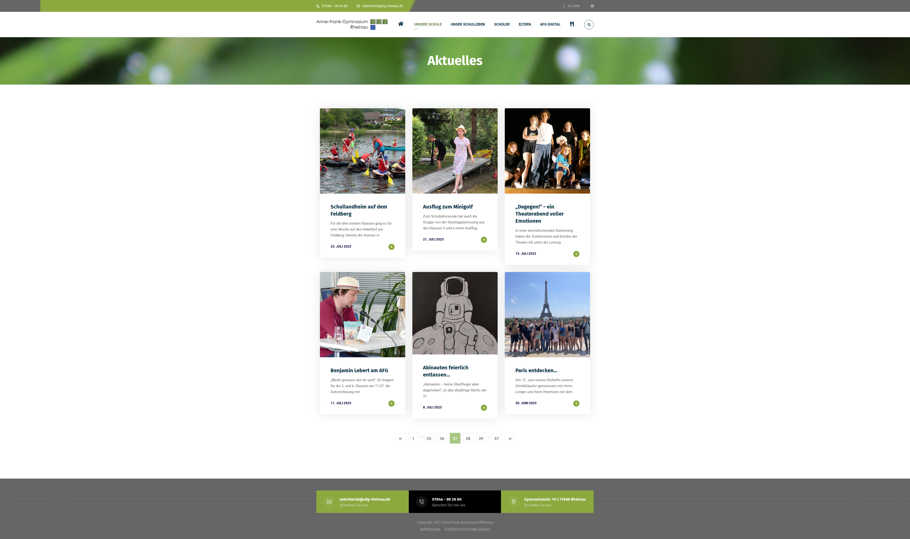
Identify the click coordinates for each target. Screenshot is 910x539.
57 (496, 438)
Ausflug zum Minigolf (448, 207)
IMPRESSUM (430, 529)
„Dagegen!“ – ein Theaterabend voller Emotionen (539, 214)
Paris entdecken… (536, 370)
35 (429, 438)
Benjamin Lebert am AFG (359, 370)
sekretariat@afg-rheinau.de (365, 499)
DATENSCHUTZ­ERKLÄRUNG (467, 529)
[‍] (401, 24)
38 (468, 438)
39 (481, 438)
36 (442, 438)
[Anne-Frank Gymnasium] (351, 24)
